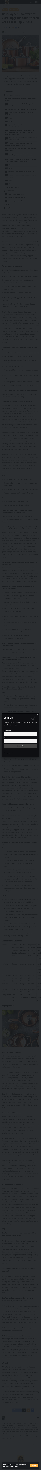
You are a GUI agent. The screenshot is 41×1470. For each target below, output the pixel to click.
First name (7, 731)
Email (5, 738)
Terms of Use (14, 1466)
